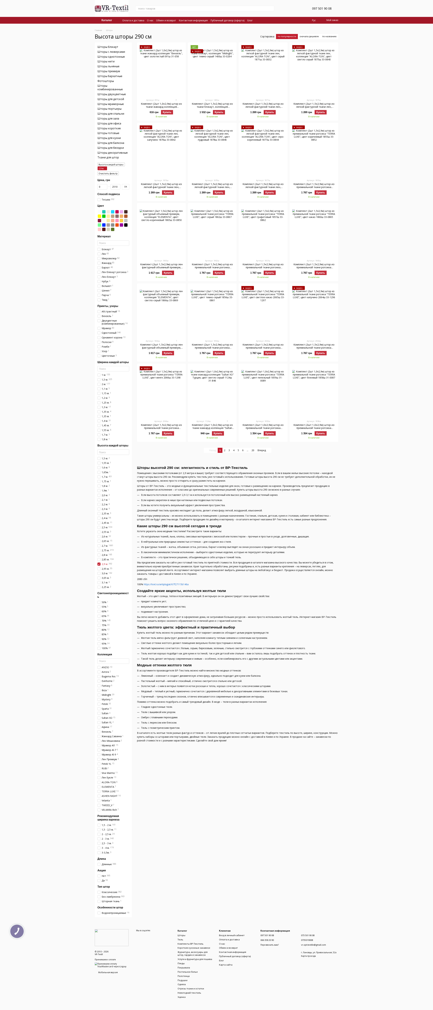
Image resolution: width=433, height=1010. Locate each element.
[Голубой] (113, 212)
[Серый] (126, 220)
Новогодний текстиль (189, 992)
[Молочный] (104, 220)
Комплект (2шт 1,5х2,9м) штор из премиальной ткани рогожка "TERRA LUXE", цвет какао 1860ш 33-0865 (313, 269)
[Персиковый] (113, 220)
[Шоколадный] (104, 229)
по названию (329, 36)
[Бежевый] (108, 212)
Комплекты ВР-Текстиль (190, 943)
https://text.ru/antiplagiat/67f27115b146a (166, 584)
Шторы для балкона (110, 143)
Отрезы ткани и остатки (191, 988)
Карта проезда (308, 956)
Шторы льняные (108, 66)
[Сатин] (108, 229)
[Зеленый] (104, 216)
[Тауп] (108, 225)
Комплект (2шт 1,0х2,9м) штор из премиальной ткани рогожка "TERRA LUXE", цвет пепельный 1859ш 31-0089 (263, 429)
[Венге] (126, 212)
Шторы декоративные (112, 152)
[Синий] (104, 225)
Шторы (181, 935)
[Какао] (117, 216)
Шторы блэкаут (107, 47)
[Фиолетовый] (121, 225)
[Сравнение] (292, 8)
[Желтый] (99, 216)
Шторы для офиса (109, 123)
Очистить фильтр (108, 173)
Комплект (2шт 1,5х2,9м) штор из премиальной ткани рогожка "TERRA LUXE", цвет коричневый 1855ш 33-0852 (313, 188)
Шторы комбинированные (110, 87)
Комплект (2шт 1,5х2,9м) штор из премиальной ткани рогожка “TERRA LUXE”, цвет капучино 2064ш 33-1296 (313, 349)
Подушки (182, 980)
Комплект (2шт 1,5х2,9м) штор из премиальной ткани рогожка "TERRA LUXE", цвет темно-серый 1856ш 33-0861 (212, 349)
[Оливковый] (113, 229)
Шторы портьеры (109, 109)
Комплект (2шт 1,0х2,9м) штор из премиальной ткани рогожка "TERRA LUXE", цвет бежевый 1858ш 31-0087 (313, 429)
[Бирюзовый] (104, 212)
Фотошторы (105, 81)
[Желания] (301, 8)
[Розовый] (117, 220)
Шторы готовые (108, 133)
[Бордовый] (117, 212)
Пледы (181, 963)
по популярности (287, 36)
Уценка (182, 997)
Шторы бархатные (109, 76)
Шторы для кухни (109, 138)
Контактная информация (193, 20)
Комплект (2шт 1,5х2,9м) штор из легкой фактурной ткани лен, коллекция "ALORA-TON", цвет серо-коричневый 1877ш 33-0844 (263, 188)
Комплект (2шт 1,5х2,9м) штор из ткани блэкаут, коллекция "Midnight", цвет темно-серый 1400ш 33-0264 (212, 108)
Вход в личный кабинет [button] (232, 935)
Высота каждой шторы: (111, 164)
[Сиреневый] (121, 212)
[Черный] (126, 225)
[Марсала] (99, 220)
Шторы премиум (108, 71)
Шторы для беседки (110, 148)
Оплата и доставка (133, 20)
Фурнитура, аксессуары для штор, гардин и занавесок (193, 953)
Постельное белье (188, 971)
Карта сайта (225, 964)
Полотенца (184, 976)
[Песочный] (108, 220)
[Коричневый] (126, 216)
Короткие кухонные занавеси (194, 947)
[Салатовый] (99, 225)
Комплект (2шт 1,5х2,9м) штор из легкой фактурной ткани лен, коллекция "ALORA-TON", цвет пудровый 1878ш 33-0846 (212, 188)
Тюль (180, 939)
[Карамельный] (121, 216)
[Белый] (99, 212)
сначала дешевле (309, 36)
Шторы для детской (110, 99)
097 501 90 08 (322, 8)
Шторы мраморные (110, 104)
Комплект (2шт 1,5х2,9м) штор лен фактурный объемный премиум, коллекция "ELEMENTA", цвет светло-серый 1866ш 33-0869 (161, 349)
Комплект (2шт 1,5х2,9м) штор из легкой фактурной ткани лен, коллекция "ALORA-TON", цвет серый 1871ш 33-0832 (263, 108)
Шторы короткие (109, 128)
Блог (250, 20)
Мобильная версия (108, 972)
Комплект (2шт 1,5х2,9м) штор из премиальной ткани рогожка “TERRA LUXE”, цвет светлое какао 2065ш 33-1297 (263, 349)
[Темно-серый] (113, 225)
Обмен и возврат (166, 20)
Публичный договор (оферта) (227, 20)
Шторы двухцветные (111, 94)
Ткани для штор (108, 157)
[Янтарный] (121, 220)
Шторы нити (106, 61)
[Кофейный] (113, 216)
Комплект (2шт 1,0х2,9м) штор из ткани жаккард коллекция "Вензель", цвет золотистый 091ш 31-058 (161, 108)
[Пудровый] (99, 229)
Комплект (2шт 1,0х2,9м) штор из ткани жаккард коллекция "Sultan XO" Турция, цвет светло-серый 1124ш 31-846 (212, 429)
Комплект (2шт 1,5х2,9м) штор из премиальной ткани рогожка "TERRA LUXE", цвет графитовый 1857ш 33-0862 (263, 269)
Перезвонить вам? (269, 945)
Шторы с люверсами (111, 52)
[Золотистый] (108, 216)
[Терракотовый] (117, 225)
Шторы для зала (108, 118)
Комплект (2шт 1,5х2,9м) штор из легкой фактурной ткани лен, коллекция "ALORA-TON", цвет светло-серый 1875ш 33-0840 (313, 108)
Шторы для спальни (110, 113)
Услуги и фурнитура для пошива (195, 959)
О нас (150, 20)
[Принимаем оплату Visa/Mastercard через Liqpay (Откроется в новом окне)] (113, 965)
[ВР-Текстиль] (112, 937)
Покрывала (184, 967)
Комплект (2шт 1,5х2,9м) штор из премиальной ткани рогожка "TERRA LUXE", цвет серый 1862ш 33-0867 (212, 269)
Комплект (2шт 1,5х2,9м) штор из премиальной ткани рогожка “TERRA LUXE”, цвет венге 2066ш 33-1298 (161, 429)
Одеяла (182, 984)
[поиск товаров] (271, 8)
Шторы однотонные (111, 56)
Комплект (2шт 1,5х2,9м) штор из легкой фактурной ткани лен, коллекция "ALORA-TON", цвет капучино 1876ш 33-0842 (161, 188)
